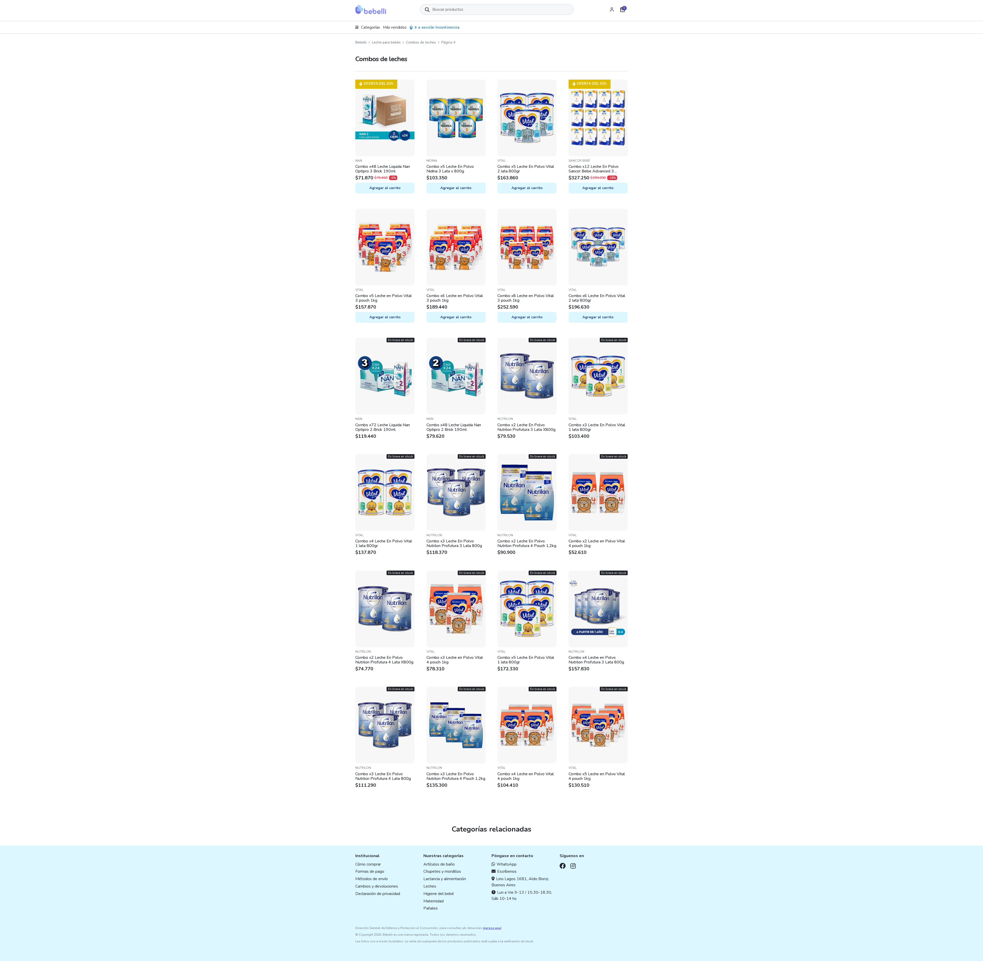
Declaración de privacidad (377, 894)
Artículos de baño (439, 864)
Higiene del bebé (438, 894)
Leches (429, 886)
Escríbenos (507, 871)
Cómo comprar (368, 864)
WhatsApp (507, 864)
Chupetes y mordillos (442, 871)
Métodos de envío (371, 879)
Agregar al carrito (385, 187)
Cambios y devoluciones (376, 886)
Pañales (430, 908)
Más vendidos (395, 27)
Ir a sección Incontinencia (437, 27)
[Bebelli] (370, 9)
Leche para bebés (386, 42)
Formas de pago (369, 871)
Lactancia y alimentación (444, 879)
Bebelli (361, 42)
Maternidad (433, 901)
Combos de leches (421, 42)
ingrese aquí (492, 928)
